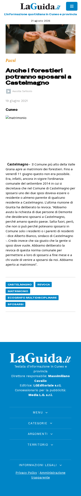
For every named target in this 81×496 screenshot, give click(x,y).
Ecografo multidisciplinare (32, 297)
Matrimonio (18, 291)
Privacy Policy (26, 473)
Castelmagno (20, 284)
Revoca (43, 284)
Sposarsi (15, 304)
